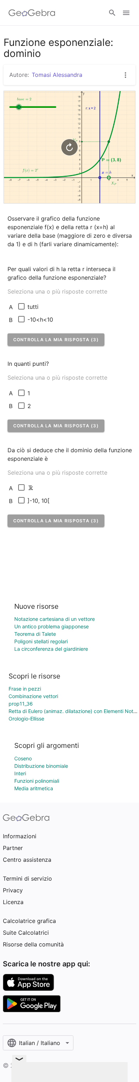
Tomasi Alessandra (57, 74)
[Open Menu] (126, 13)
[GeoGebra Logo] (32, 12)
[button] (55, 339)
